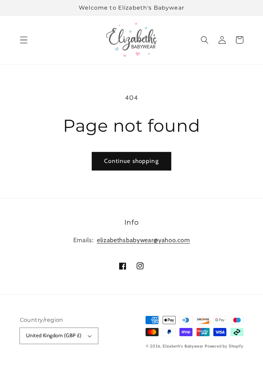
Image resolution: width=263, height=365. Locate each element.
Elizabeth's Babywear (183, 346)
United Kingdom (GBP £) (54, 335)
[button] (24, 40)
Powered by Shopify (224, 346)
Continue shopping (131, 160)
